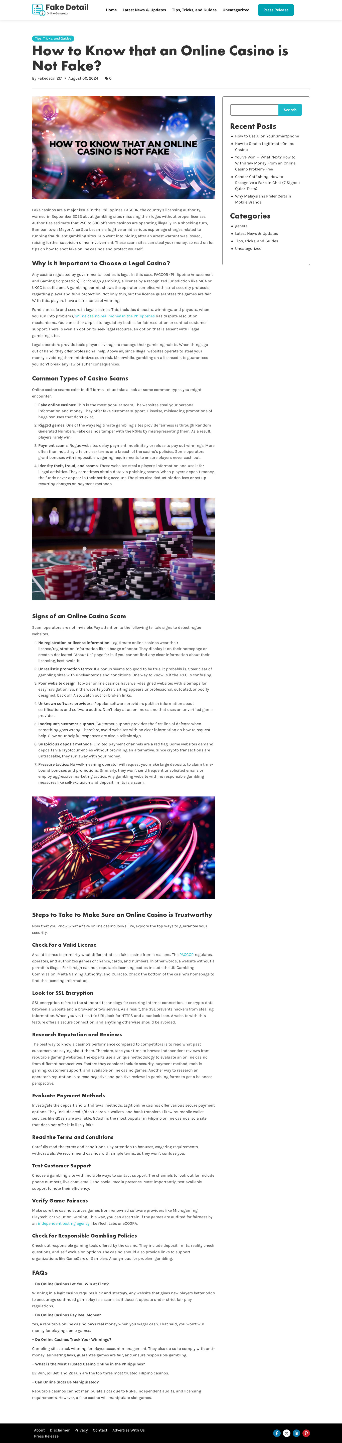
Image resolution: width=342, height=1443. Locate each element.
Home (111, 10)
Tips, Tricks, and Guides (194, 10)
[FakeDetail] (60, 10)
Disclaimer (60, 1430)
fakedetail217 (50, 78)
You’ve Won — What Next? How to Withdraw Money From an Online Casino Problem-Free (265, 163)
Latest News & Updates (144, 10)
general (242, 226)
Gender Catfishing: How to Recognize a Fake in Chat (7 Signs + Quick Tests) (267, 182)
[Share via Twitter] (286, 1433)
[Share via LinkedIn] (296, 1433)
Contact (100, 1430)
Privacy (81, 1430)
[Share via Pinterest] (306, 1433)
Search (290, 109)
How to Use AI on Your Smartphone (267, 136)
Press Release (275, 10)
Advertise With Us (128, 1430)
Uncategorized (236, 10)
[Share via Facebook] (277, 1433)
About (39, 1430)
